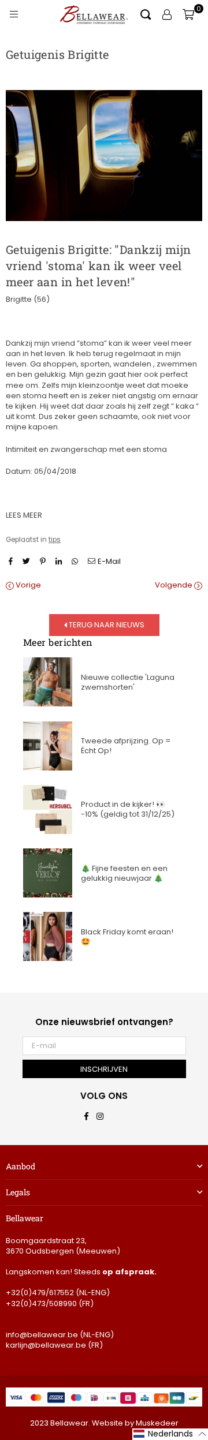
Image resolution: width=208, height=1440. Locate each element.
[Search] (145, 14)
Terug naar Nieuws (105, 624)
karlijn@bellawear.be (46, 1345)
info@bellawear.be (42, 1334)
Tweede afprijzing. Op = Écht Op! (125, 745)
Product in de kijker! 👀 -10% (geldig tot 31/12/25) (127, 809)
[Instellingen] (167, 14)
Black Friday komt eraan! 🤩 (127, 937)
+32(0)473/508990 (41, 1303)
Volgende (174, 585)
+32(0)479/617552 (40, 1292)
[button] (170, 1434)
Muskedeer (157, 1422)
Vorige (27, 585)
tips (55, 539)
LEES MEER (24, 515)
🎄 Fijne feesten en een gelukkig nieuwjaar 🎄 (124, 873)
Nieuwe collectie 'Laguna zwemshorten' (127, 682)
